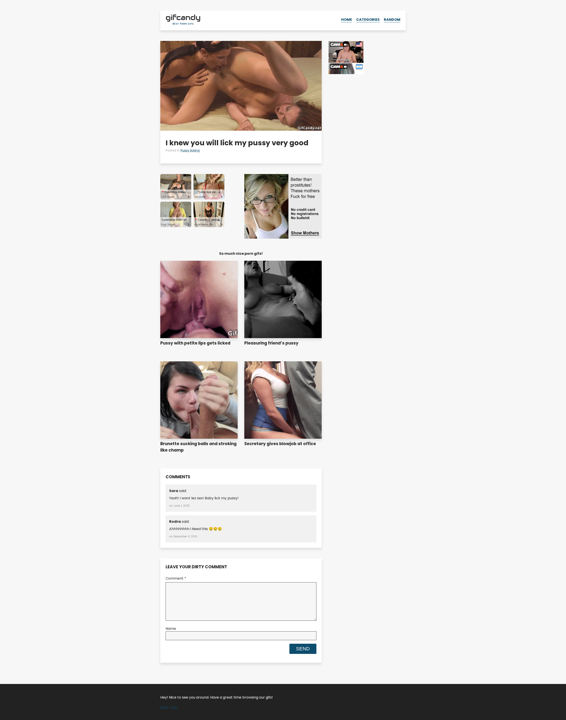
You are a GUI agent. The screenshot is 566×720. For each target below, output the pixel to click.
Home (346, 19)
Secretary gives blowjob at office (280, 444)
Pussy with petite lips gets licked (195, 343)
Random (392, 19)
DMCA (164, 707)
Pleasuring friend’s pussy (271, 343)
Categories (368, 19)
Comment (176, 578)
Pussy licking (190, 150)
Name (171, 628)
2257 (174, 707)
